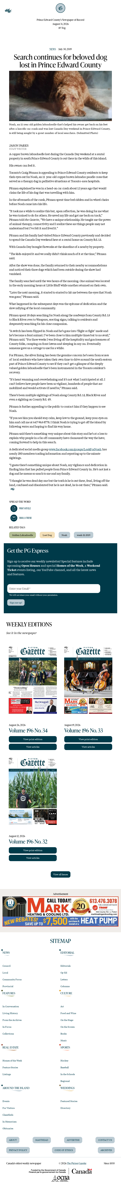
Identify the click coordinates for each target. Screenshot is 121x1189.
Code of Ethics (64, 1150)
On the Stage (66, 1019)
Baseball (64, 1067)
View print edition (32, 739)
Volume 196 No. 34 (28, 730)
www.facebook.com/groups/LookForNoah (75, 449)
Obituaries (8, 1128)
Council (7, 965)
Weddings (67, 1088)
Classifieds (8, 1114)
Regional (65, 1081)
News (52, 49)
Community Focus (12, 979)
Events (6, 1101)
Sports (65, 1047)
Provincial (8, 986)
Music (63, 1040)
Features (9, 993)
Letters (64, 979)
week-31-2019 (83, 535)
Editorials (65, 965)
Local (5, 972)
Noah (64, 535)
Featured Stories (68, 1101)
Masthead (41, 1139)
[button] (20, 508)
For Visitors (9, 1107)
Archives (106, 1150)
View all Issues (60, 874)
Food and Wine (68, 1013)
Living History (10, 1013)
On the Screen (67, 1026)
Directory (65, 1107)
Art (62, 1006)
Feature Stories (10, 1067)
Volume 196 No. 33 (83, 730)
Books (63, 1033)
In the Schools (67, 1074)
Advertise (73, 1139)
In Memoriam (10, 1121)
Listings (7, 1074)
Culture (66, 993)
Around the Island (16, 1088)
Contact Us (105, 1139)
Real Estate (11, 1047)
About (13, 1139)
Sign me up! (16, 602)
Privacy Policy (18, 1150)
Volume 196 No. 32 (28, 841)
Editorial (67, 952)
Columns (65, 986)
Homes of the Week (12, 1060)
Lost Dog (47, 535)
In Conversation (11, 1006)
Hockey (64, 1060)
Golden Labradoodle (22, 535)
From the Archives (12, 1019)
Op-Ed (63, 972)
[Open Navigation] (8, 11)
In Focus (7, 1026)
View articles (32, 746)
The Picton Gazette (76, 1163)
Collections (8, 1033)
